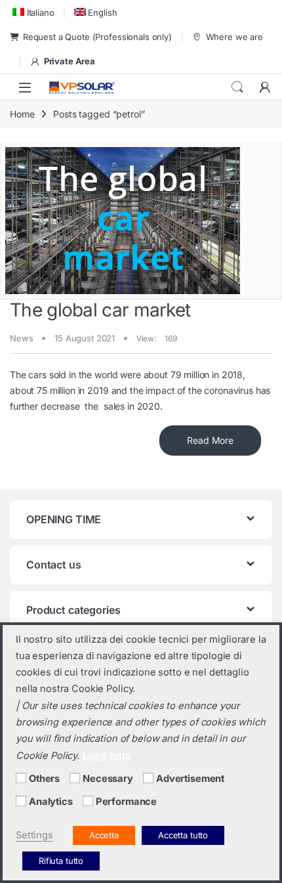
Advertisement (190, 779)
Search (237, 87)
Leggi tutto (107, 755)
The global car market (100, 310)
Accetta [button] (104, 835)
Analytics (51, 802)
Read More (210, 440)
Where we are (234, 37)
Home (22, 113)
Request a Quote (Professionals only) (97, 37)
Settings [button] (34, 835)
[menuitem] (32, 12)
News (21, 338)
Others (44, 779)
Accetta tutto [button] (183, 835)
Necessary (108, 779)
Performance (126, 802)
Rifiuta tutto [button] (61, 860)
